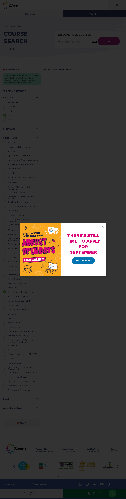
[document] (63, 249)
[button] (103, 227)
